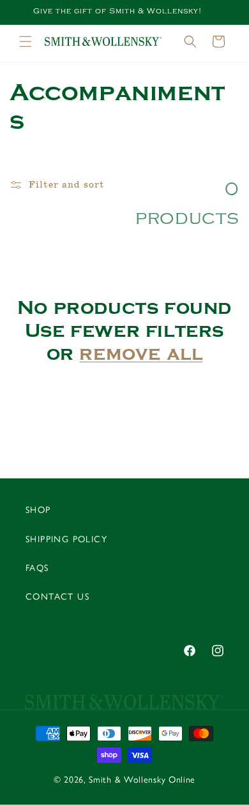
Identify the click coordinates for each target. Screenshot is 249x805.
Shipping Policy (66, 539)
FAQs (37, 568)
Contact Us (57, 596)
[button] (25, 41)
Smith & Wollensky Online (142, 779)
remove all (140, 354)
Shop (38, 510)
